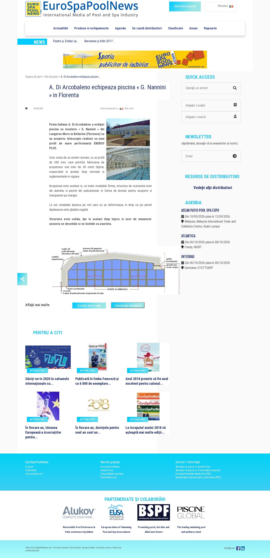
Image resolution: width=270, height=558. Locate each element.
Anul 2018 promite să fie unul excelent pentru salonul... (147, 381)
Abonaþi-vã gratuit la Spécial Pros (193, 466)
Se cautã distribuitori (147, 28)
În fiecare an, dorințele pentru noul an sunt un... (97, 430)
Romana (223, 6)
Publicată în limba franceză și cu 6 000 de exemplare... (97, 381)
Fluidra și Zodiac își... (65, 41)
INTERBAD (187, 256)
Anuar (193, 28)
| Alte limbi (128, 108)
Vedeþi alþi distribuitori (213, 187)
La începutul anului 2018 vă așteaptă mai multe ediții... (146, 430)
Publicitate (30, 470)
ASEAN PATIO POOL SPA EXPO (200, 210)
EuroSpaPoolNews (110, 466)
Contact (29, 466)
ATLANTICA (188, 236)
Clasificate (175, 28)
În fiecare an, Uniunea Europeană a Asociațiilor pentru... (43, 432)
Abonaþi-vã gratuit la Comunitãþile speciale (198, 470)
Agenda (120, 28)
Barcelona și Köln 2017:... (99, 41)
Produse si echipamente (91, 28)
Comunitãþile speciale (111, 473)
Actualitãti (60, 28)
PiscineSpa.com (108, 477)
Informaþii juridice (104, 548)
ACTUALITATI (37, 370)
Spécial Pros (106, 470)
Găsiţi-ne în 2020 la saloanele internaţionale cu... (47, 381)
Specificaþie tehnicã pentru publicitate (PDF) (198, 477)
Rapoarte (210, 28)
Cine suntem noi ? (34, 473)
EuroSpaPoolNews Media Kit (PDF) (193, 473)
